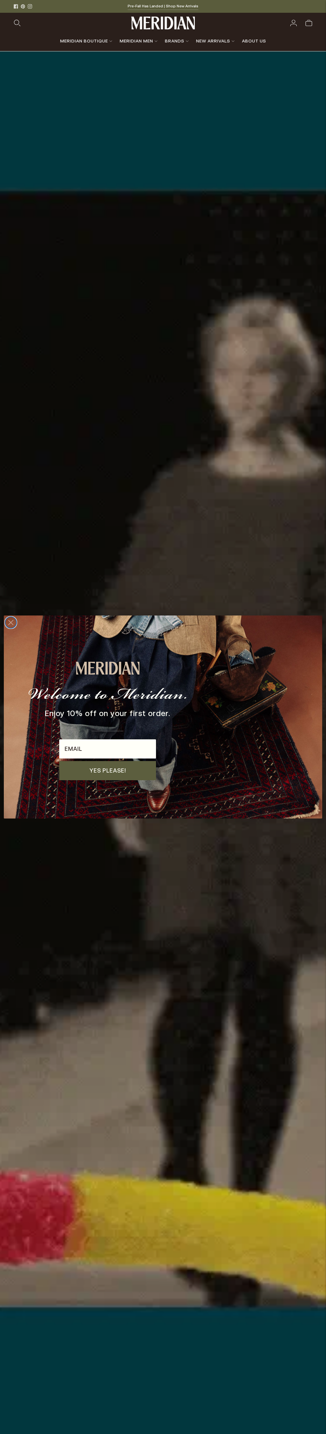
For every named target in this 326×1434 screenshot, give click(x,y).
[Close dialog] (11, 622)
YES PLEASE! (107, 770)
